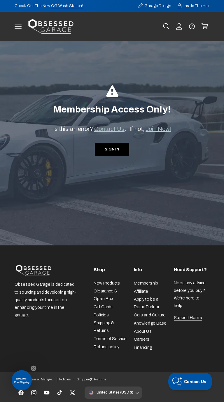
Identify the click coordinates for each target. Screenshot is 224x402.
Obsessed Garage (39, 379)
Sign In (112, 149)
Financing (143, 347)
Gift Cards (103, 306)
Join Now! (158, 129)
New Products (107, 283)
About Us (143, 331)
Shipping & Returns (104, 326)
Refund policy (106, 346)
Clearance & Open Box (105, 295)
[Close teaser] (33, 368)
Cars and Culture (150, 315)
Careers (142, 339)
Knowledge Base (150, 323)
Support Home (188, 317)
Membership (146, 283)
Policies (101, 315)
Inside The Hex (196, 6)
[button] (18, 26)
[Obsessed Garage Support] (192, 26)
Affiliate (141, 291)
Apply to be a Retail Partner (147, 303)
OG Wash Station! (67, 6)
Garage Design (157, 6)
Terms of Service (110, 338)
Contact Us (109, 129)
